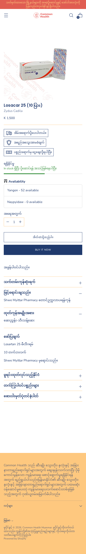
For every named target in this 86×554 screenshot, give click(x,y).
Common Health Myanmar (37, 527)
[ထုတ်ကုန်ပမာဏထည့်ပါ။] (7, 222)
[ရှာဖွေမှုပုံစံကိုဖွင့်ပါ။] (71, 15)
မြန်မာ (7, 520)
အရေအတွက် (13, 214)
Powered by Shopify (15, 538)
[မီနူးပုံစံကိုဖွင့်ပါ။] (6, 15)
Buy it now (43, 249)
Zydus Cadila (13, 111)
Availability (17, 181)
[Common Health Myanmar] (43, 15)
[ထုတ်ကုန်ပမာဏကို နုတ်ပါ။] (20, 222)
